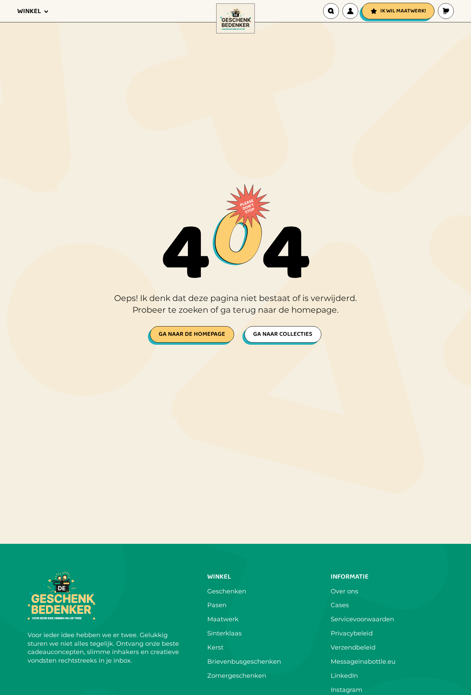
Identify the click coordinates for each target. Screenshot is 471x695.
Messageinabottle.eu (363, 661)
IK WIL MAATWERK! (403, 11)
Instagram (346, 690)
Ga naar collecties (282, 334)
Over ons (344, 591)
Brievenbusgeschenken (244, 661)
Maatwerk (223, 619)
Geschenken (226, 591)
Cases (340, 605)
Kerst (215, 647)
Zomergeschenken (236, 676)
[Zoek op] (331, 11)
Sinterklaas (224, 633)
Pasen (217, 605)
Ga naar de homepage (192, 334)
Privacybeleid (352, 633)
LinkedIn (344, 676)
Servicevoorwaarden (362, 619)
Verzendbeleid (353, 647)
